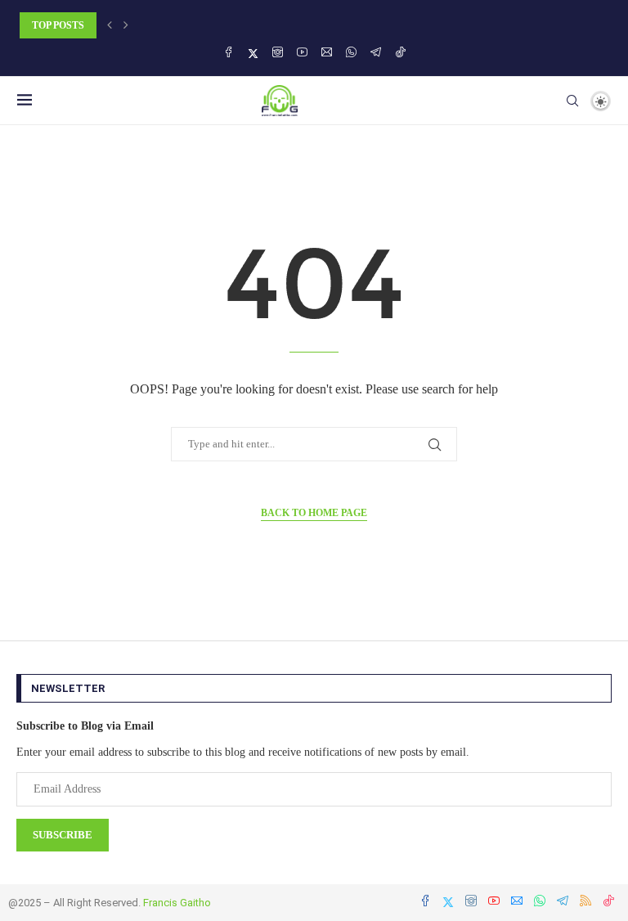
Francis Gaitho (177, 902)
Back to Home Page (314, 513)
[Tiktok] (400, 54)
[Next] (125, 25)
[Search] (572, 100)
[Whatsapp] (351, 54)
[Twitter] (253, 54)
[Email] (326, 54)
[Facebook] (228, 54)
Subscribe (62, 835)
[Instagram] (277, 54)
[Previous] (109, 25)
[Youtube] (302, 54)
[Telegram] (375, 54)
